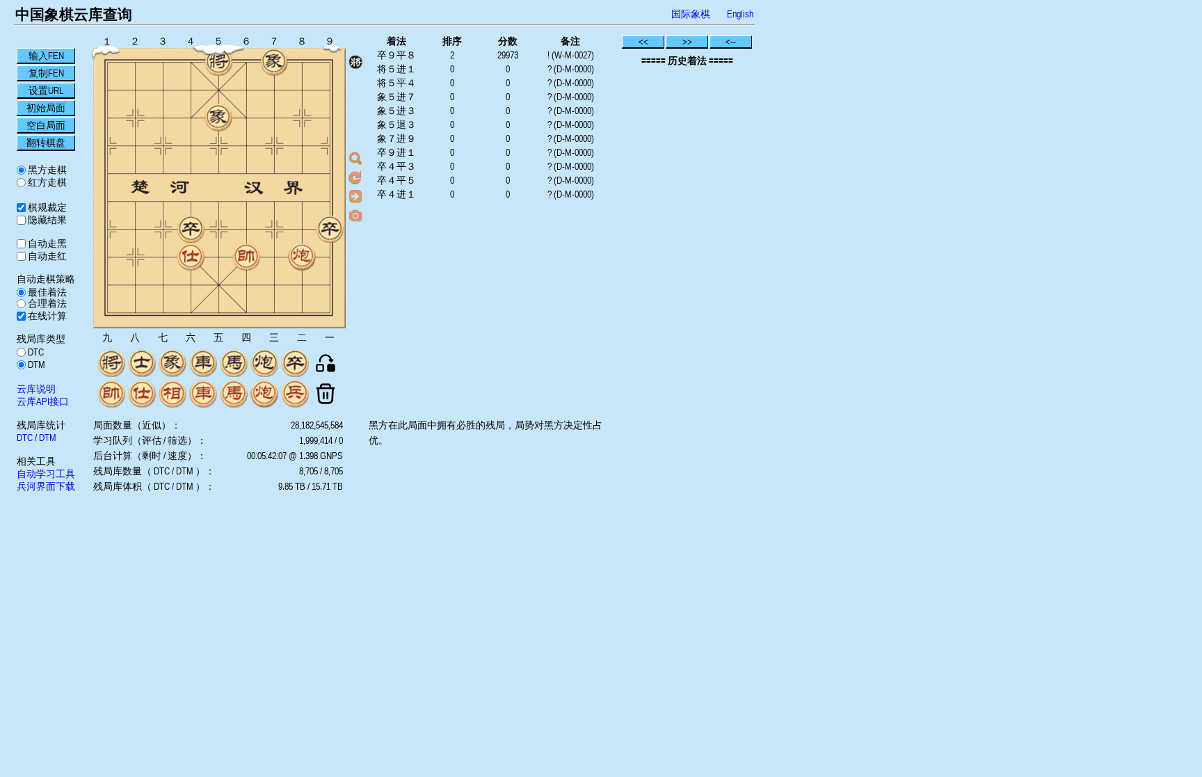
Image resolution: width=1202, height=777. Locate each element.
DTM (35, 364)
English (740, 13)
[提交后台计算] (355, 158)
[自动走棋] (355, 196)
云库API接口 (43, 401)
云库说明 (36, 388)
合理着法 (46, 303)
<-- (730, 41)
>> (687, 41)
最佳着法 (46, 292)
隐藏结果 (46, 219)
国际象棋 (690, 13)
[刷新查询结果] (355, 177)
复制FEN (46, 73)
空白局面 (45, 125)
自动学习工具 (46, 473)
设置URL (46, 90)
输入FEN (46, 55)
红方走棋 (46, 182)
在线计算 (46, 315)
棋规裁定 (46, 207)
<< (643, 41)
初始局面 (45, 107)
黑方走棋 (46, 169)
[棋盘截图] (355, 215)
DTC (35, 352)
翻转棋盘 (45, 142)
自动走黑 (46, 243)
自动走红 (46, 256)
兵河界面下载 (46, 486)
